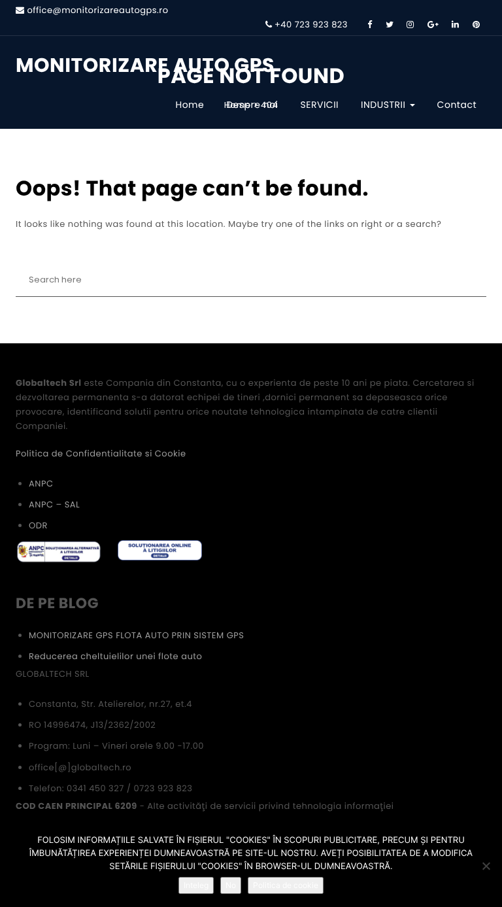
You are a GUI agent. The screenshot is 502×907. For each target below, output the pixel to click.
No (231, 885)
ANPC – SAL (54, 504)
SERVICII (320, 104)
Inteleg (196, 885)
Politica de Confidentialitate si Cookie (101, 453)
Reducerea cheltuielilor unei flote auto (115, 656)
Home (189, 104)
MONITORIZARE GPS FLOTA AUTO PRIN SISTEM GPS (136, 635)
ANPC (41, 483)
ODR (38, 525)
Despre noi (252, 104)
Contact (457, 104)
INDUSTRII (385, 104)
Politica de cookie (285, 885)
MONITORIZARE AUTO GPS (145, 65)
